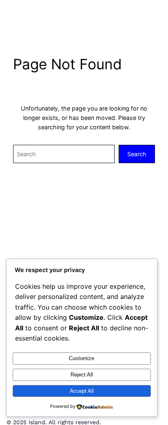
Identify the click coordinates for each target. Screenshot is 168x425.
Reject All (82, 375)
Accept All (82, 391)
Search (136, 154)
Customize (81, 358)
